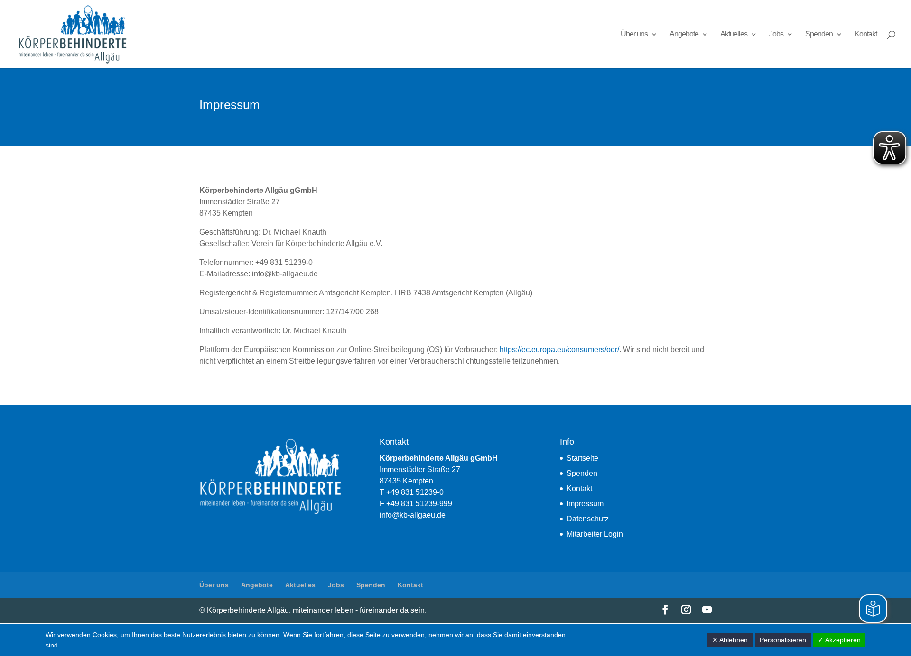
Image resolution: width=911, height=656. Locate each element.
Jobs (776, 34)
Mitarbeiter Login (595, 534)
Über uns (634, 34)
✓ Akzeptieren (839, 640)
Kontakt (866, 34)
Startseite (582, 458)
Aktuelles (733, 34)
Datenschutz (588, 519)
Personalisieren (783, 640)
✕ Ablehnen (730, 640)
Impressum (585, 504)
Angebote (683, 34)
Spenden (819, 34)
